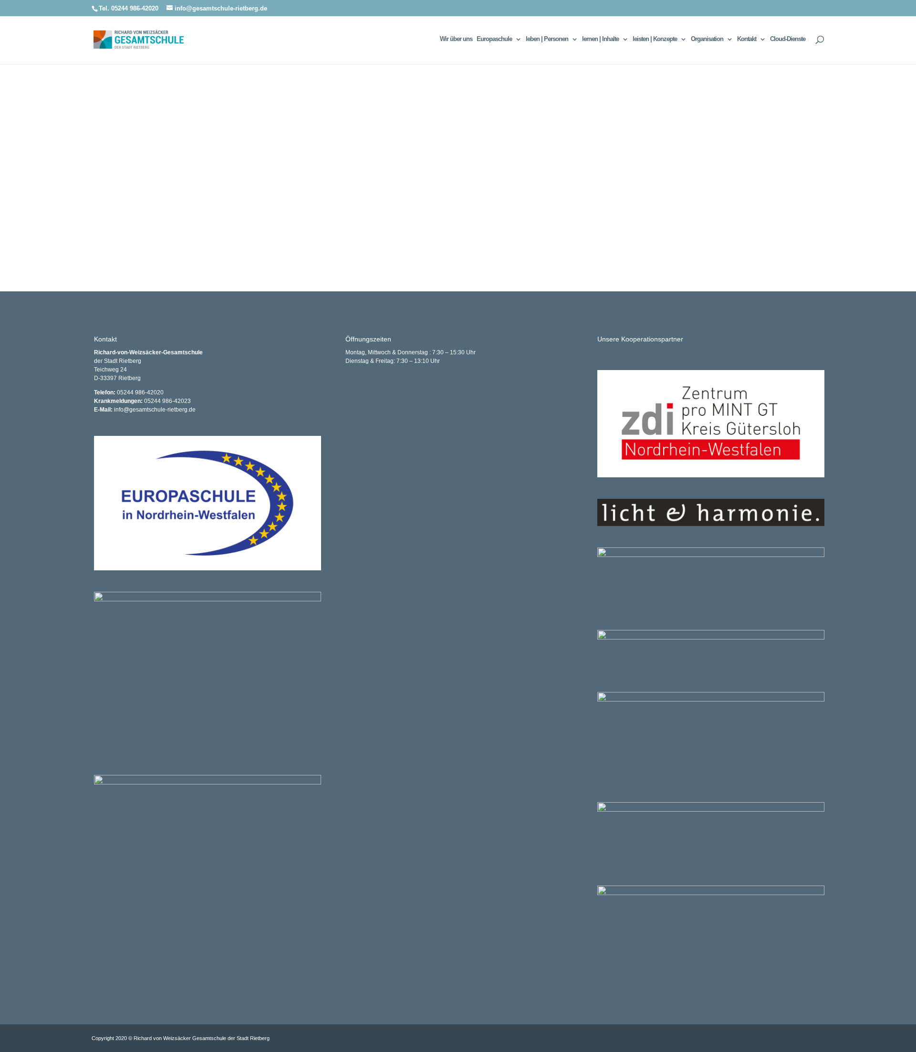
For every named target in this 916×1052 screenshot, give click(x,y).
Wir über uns (456, 39)
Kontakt (746, 39)
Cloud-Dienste (787, 39)
